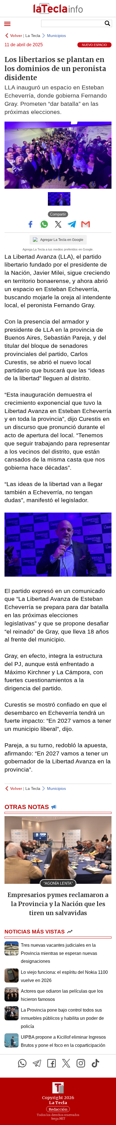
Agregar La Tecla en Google (61, 240)
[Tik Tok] (95, 1063)
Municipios (56, 35)
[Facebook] (51, 1063)
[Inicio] (58, 8)
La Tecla (32, 35)
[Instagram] (80, 1063)
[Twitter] (66, 1063)
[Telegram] (36, 1063)
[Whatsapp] (22, 1063)
